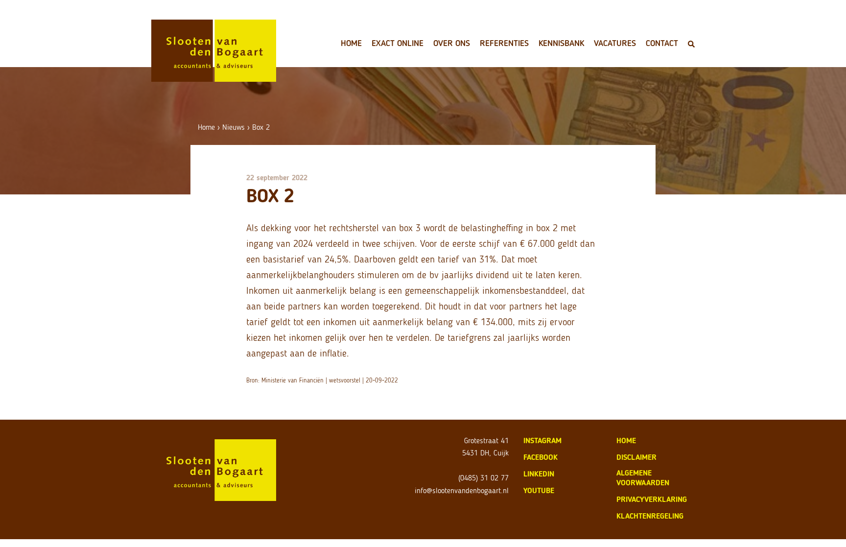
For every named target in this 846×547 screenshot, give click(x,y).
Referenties (504, 43)
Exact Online (397, 43)
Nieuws (233, 127)
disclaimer (636, 457)
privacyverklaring (651, 499)
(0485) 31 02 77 (483, 477)
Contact (662, 43)
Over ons (451, 43)
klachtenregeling (649, 516)
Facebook (540, 457)
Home (351, 43)
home (626, 440)
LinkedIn (538, 473)
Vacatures (615, 43)
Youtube (538, 490)
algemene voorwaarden (642, 477)
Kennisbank (561, 43)
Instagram (542, 440)
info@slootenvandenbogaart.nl (462, 490)
